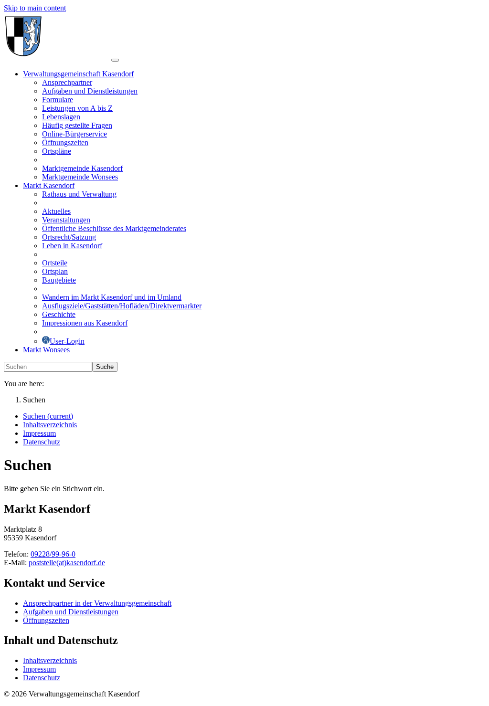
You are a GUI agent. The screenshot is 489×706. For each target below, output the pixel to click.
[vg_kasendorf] (57, 57)
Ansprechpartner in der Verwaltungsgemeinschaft (97, 603)
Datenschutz (41, 678)
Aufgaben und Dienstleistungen (70, 612)
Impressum (39, 669)
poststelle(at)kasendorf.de (67, 562)
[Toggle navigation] (115, 60)
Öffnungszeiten (46, 620)
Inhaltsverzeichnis (50, 660)
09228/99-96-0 (53, 554)
